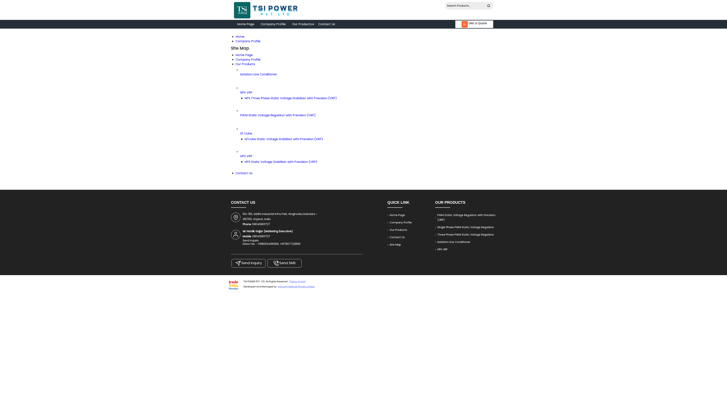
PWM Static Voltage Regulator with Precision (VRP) (278, 115)
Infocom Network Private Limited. (296, 286)
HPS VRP (246, 156)
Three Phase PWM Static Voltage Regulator (465, 235)
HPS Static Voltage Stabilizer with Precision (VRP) (281, 162)
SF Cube (246, 133)
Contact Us (326, 24)
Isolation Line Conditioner (258, 74)
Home (240, 36)
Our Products (302, 24)
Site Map (395, 245)
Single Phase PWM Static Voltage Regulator (465, 227)
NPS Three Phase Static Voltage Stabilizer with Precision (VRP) (291, 98)
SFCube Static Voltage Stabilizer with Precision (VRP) (284, 139)
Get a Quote (477, 23)
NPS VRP (246, 92)
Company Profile (273, 24)
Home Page (245, 24)
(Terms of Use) (297, 281)
